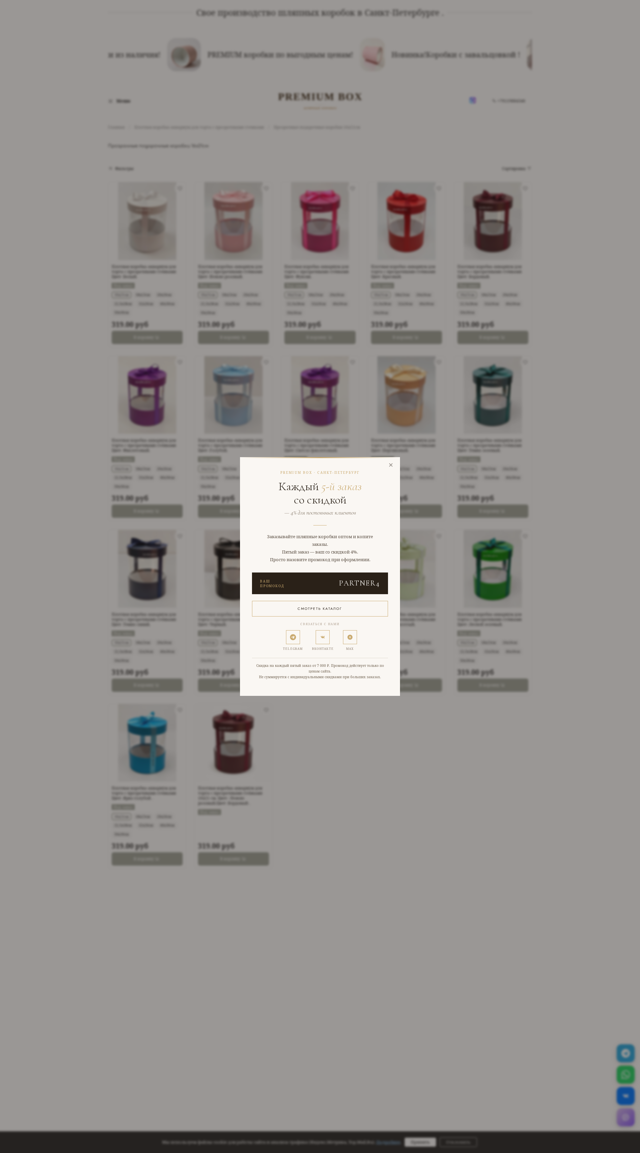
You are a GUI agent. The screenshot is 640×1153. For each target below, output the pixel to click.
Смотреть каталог (320, 608)
